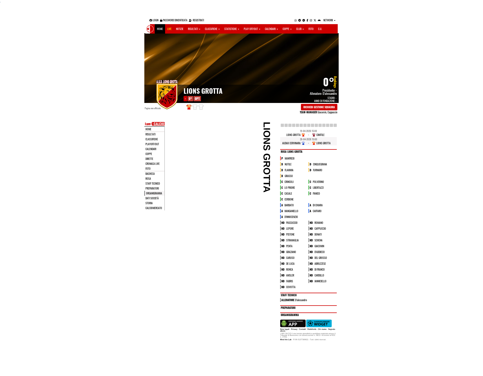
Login (155, 20)
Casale (288, 193)
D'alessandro (330, 93)
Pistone (290, 234)
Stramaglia (292, 240)
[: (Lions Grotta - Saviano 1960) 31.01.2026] (297, 125)
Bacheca (150, 173)
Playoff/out (152, 144)
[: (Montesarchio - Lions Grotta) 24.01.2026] (293, 125)
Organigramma (154, 193)
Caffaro (317, 210)
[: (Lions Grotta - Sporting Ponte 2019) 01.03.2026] (312, 125)
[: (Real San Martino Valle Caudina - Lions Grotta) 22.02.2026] (308, 125)
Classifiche (211, 29)
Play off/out (251, 29)
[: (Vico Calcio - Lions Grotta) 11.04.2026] (327, 125)
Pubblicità (312, 329)
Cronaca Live (152, 163)
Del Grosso (321, 257)
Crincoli (289, 181)
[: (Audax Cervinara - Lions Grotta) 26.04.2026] (335, 125)
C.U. (320, 29)
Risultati (193, 29)
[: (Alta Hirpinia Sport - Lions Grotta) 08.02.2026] (301, 125)
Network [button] (328, 20)
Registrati (198, 20)
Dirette (149, 158)
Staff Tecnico (152, 183)
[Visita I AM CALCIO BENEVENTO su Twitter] (315, 20)
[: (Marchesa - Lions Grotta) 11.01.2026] (286, 125)
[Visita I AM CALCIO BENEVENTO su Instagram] (311, 20)
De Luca (290, 263)
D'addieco (320, 251)
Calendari (270, 29)
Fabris (289, 280)
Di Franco (320, 269)
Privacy (294, 329)
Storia (149, 203)
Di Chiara (318, 204)
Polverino (318, 181)
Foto (311, 29)
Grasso (289, 175)
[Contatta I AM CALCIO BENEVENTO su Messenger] (303, 20)
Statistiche (230, 29)
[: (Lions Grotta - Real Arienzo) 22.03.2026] (323, 125)
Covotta (290, 286)
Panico (316, 193)
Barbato (289, 204)
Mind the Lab (285, 340)
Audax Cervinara (291, 143)
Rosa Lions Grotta (291, 151)
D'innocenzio (291, 216)
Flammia (289, 169)
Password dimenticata (174, 20)
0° (328, 81)
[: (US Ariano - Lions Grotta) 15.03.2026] (320, 125)
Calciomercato (153, 208)
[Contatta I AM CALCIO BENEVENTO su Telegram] (299, 20)
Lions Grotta (203, 91)
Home (160, 29)
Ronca (289, 269)
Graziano (291, 251)
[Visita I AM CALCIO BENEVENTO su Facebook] (307, 20)
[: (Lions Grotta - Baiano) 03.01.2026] (282, 125)
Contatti (302, 329)
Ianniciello (320, 280)
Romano (319, 222)
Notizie (179, 29)
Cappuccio (320, 228)
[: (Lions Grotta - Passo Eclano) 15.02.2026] (305, 125)
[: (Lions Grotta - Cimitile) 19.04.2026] (331, 125)
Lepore (290, 228)
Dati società (152, 198)
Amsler (290, 275)
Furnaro (317, 169)
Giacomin (319, 245)
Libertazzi (318, 187)
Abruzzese (320, 263)
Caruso (290, 257)
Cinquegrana (320, 164)
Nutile (288, 164)
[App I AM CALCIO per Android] (319, 20)
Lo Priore (290, 187)
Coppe (286, 29)
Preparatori (152, 188)
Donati (318, 234)
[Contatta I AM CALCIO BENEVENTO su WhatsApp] (296, 20)
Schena (318, 240)
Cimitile (320, 135)
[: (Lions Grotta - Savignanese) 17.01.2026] (289, 125)
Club (299, 29)
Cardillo (319, 275)
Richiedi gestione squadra (319, 107)
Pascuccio (292, 222)
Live (169, 29)
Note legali (284, 329)
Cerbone (289, 199)
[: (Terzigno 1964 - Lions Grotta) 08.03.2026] (316, 125)
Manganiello (291, 210)
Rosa (148, 178)
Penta (289, 245)
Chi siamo (322, 329)
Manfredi (289, 158)
